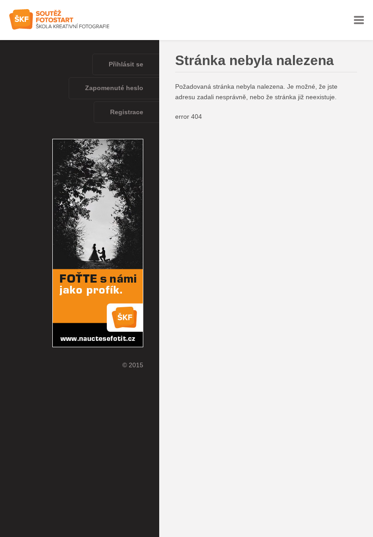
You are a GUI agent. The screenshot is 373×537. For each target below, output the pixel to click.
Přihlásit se (126, 64)
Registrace (126, 112)
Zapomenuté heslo (114, 88)
